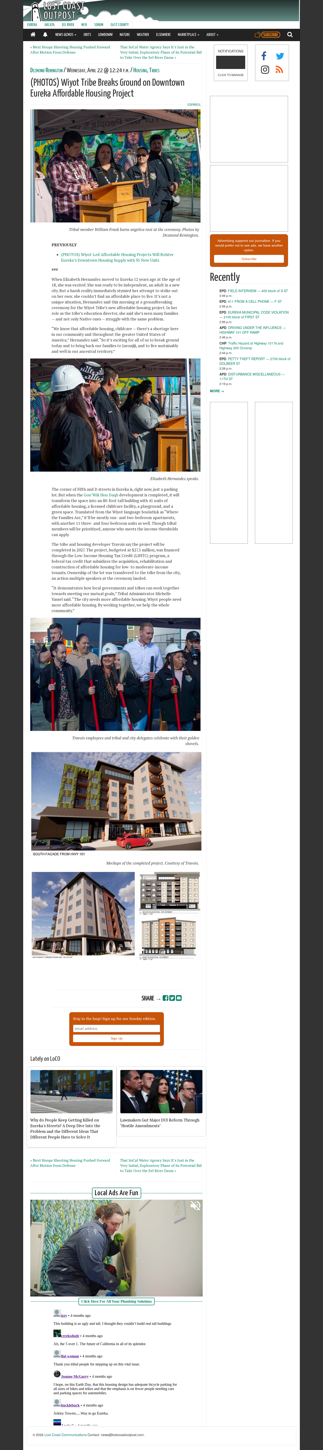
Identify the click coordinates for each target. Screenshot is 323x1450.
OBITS (87, 35)
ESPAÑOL (194, 104)
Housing (140, 70)
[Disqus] (117, 1366)
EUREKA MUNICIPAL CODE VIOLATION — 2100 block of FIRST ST (254, 314)
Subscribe (249, 259)
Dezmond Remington (46, 70)
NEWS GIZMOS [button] (64, 35)
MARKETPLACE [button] (187, 35)
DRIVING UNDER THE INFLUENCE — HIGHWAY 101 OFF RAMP (252, 330)
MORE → (217, 390)
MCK (84, 25)
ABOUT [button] (211, 35)
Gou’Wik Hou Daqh (101, 495)
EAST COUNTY (120, 25)
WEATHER (143, 35)
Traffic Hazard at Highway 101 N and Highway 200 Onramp (251, 345)
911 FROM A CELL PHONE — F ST (255, 301)
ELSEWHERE (163, 35)
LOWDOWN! (105, 35)
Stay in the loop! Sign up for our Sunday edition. (114, 1018)
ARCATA (49, 25)
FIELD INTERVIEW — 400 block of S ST (258, 290)
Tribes (154, 70)
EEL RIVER (68, 25)
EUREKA (32, 25)
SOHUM (98, 25)
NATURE (125, 35)
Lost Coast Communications (65, 1434)
